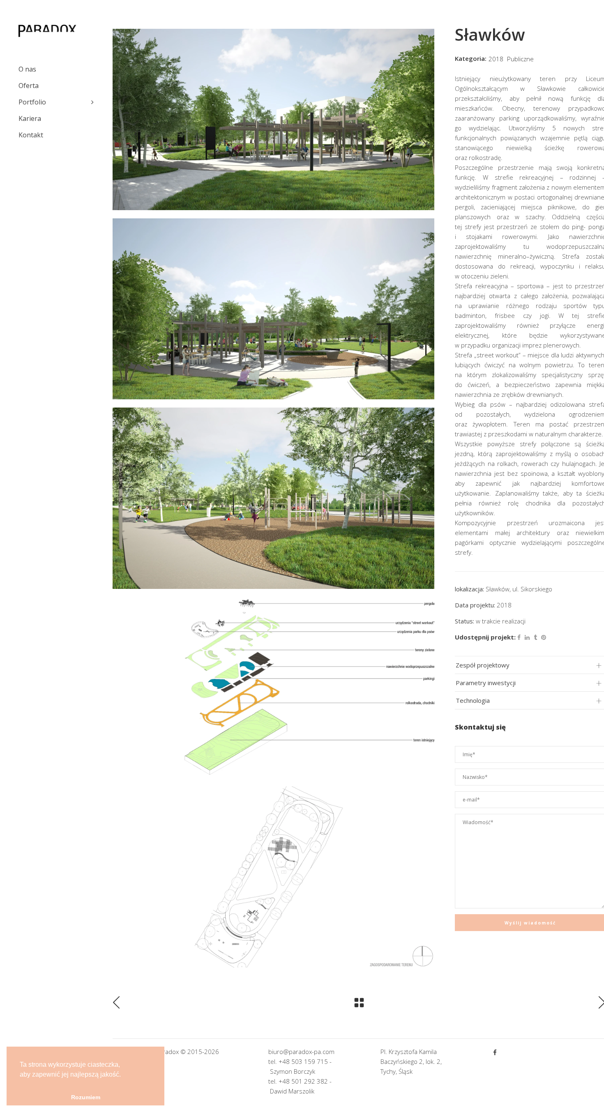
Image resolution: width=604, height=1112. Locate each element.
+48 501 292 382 (303, 1081)
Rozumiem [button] (85, 1097)
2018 (496, 59)
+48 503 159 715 (303, 1061)
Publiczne (520, 59)
